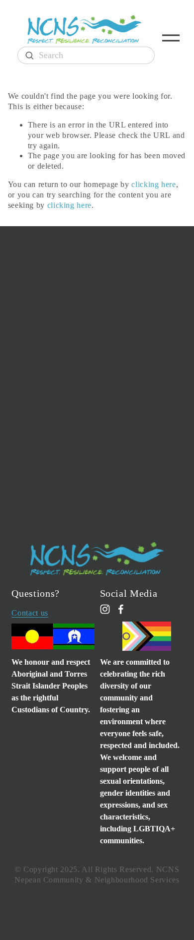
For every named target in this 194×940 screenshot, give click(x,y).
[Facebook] (121, 609)
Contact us (29, 613)
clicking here (153, 184)
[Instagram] (105, 609)
